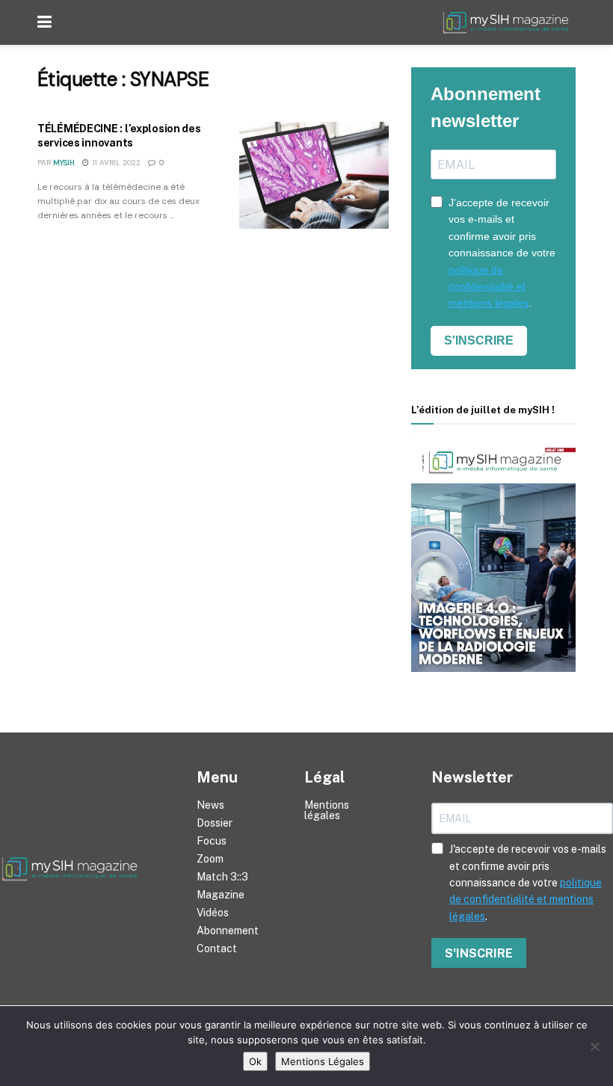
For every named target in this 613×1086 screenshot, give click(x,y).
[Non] (594, 1046)
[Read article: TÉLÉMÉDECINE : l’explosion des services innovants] (314, 175)
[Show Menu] (44, 22)
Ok (255, 1061)
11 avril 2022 (115, 162)
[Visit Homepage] (508, 22)
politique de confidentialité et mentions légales (489, 286)
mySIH (64, 162)
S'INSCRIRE (479, 340)
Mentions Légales (322, 1061)
